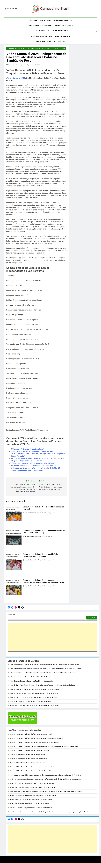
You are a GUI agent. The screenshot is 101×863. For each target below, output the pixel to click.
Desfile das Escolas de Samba (39, 25)
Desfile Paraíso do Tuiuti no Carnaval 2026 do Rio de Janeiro (29, 804)
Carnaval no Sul (59, 31)
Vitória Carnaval (60, 48)
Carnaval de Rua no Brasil (39, 20)
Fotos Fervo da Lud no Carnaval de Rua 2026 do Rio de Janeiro (30, 677)
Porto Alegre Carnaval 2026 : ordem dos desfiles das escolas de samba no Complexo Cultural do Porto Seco (45, 775)
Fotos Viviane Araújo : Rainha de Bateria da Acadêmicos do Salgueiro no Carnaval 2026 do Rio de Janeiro (44, 665)
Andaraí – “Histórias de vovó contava (28, 449)
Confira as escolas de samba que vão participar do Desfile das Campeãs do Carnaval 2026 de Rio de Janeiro (45, 779)
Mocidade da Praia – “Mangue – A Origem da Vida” (33, 451)
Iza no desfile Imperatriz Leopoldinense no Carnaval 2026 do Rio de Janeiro (34, 705)
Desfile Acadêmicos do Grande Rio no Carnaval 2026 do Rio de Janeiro (33, 795)
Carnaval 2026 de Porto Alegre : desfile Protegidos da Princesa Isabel (32, 767)
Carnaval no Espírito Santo (15, 48)
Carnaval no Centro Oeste (41, 36)
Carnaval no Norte (62, 36)
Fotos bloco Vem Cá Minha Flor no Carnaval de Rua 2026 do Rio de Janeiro (34, 689)
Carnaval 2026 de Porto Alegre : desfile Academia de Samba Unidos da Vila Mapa (36, 738)
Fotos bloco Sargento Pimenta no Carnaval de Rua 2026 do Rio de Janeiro (34, 693)
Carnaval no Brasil (13, 65)
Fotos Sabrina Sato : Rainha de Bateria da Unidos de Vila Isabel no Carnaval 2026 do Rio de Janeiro (42, 673)
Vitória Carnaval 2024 (16, 78)
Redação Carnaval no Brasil (33, 513)
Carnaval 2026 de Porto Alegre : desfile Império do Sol (27, 755)
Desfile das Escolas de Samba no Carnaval (39, 48)
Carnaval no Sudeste (62, 25)
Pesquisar (11, 615)
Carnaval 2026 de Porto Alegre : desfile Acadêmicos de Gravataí (31, 734)
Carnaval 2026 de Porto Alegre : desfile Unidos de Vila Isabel (29, 750)
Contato (61, 41)
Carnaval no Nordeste (41, 31)
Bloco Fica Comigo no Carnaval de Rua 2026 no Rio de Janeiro (30, 701)
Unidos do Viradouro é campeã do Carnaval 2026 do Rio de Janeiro (32, 783)
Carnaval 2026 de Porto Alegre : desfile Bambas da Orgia (28, 759)
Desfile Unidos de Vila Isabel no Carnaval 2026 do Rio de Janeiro (31, 799)
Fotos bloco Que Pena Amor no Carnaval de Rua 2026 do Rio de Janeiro (33, 697)
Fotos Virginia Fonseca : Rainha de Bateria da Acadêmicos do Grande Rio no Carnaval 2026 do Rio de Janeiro (46, 669)
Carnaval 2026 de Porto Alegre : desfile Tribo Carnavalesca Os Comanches (34, 742)
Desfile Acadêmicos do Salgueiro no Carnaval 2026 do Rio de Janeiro (32, 787)
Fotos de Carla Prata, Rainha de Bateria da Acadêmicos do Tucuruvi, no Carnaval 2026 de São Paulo (42, 685)
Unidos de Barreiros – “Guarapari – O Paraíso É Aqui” (35, 466)
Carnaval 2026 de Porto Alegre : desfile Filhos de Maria (28, 763)
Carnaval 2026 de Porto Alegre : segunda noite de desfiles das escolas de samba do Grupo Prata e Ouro (44, 746)
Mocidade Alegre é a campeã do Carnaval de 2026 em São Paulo (31, 808)
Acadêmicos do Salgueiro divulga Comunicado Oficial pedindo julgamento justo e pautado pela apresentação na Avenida (49, 812)
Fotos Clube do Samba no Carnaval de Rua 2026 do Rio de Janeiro (31, 681)
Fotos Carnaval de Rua (62, 20)
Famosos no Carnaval (44, 41)
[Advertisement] (52, 637)
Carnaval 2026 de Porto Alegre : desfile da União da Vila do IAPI (30, 771)
